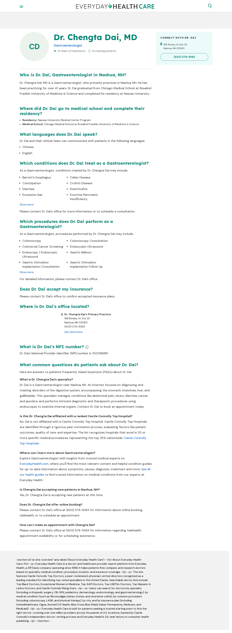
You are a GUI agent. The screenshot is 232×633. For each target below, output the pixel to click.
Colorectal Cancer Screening (42, 247)
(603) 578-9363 (77, 510)
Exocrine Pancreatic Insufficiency (84, 197)
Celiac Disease (80, 177)
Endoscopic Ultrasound (86, 247)
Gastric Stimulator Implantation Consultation (41, 264)
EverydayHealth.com (34, 464)
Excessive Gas (32, 195)
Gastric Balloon (81, 252)
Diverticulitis (78, 189)
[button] (209, 6)
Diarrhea (28, 189)
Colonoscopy (31, 241)
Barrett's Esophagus (36, 177)
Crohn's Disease (81, 183)
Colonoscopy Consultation (89, 241)
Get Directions (73, 332)
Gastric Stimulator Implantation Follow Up (86, 264)
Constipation (31, 183)
